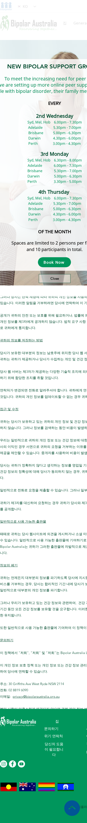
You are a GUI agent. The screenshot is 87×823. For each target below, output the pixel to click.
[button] (54, 278)
